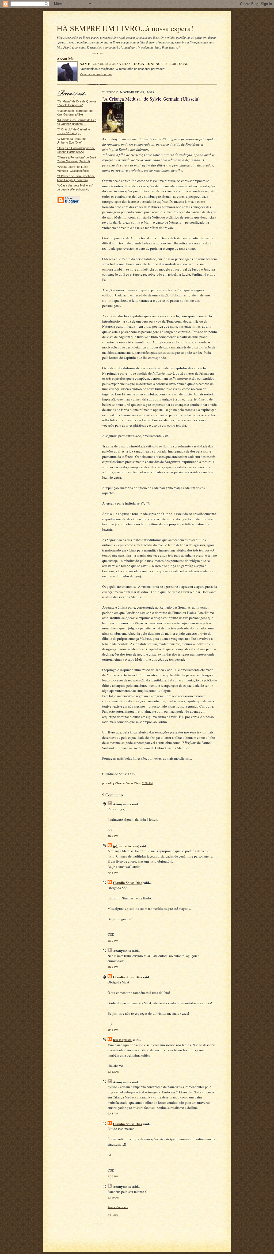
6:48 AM (113, 1113)
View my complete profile (96, 74)
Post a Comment (118, 1207)
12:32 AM (113, 1071)
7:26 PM (113, 1176)
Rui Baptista (122, 1039)
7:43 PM (113, 872)
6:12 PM (113, 835)
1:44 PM (113, 1029)
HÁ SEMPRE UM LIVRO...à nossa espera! (125, 28)
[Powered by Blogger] (68, 203)
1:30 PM (113, 940)
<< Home (113, 1214)
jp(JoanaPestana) (126, 845)
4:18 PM (113, 966)
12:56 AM (113, 1197)
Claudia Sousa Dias (112, 64)
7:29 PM (147, 783)
